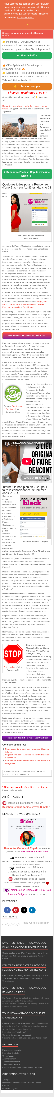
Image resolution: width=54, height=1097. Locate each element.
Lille (4, 975)
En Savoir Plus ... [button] (25, 17)
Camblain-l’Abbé (28, 304)
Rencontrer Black (12, 772)
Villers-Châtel (14, 304)
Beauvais (36, 978)
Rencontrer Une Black (12, 106)
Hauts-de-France (31, 106)
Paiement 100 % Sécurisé (13, 1023)
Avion (40, 956)
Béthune (16, 956)
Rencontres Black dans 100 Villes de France (21, 1083)
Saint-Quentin (25, 978)
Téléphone (20, 1032)
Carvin (5, 959)
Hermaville (15, 307)
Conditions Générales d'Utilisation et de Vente (22, 1067)
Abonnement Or (9, 1059)
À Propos (6, 1080)
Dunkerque (37, 975)
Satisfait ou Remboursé (21, 1035)
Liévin (34, 953)
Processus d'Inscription (12, 1050)
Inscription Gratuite (10, 1053)
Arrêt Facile (9, 667)
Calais (5, 953)
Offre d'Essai (8, 1056)
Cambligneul (28, 307)
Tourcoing (18, 975)
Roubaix (27, 975)
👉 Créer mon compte (27, 86)
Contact (5, 1085)
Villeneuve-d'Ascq (10, 978)
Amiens (10, 975)
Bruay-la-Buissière (29, 956)
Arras (28, 953)
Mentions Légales (10, 1088)
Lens (40, 953)
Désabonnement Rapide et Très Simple (25, 807)
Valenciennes (8, 981)
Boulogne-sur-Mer (17, 953)
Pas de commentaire (21, 774)
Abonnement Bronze (11, 1064)
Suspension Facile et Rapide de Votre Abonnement (24, 1038)
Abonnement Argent (11, 1062)
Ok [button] (27, 24)
